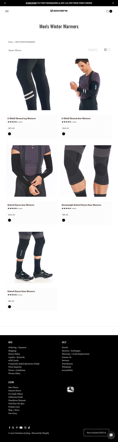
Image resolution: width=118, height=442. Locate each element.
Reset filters (15, 50)
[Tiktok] (29, 428)
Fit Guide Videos (15, 393)
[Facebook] (9, 428)
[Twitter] (13, 428)
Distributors (67, 363)
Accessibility (67, 370)
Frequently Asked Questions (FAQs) (23, 363)
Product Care (14, 406)
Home (10, 42)
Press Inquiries (15, 366)
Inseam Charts (14, 390)
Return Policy (14, 353)
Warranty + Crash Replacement (76, 353)
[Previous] (5, 3)
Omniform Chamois (17, 400)
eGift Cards (13, 360)
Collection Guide (15, 397)
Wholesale (66, 366)
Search (65, 347)
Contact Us (66, 357)
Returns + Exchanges (71, 350)
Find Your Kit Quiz (16, 403)
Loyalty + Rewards (16, 357)
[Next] (113, 3)
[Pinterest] (17, 428)
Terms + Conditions (16, 370)
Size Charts (13, 387)
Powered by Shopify (40, 433)
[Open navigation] (7, 11)
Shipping (12, 350)
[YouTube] (21, 428)
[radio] (9, 133)
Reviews (65, 360)
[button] (105, 49)
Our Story (12, 413)
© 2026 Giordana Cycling (19, 433)
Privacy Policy (14, 373)
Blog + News (13, 410)
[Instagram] (25, 428)
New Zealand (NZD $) (96, 432)
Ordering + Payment (17, 347)
